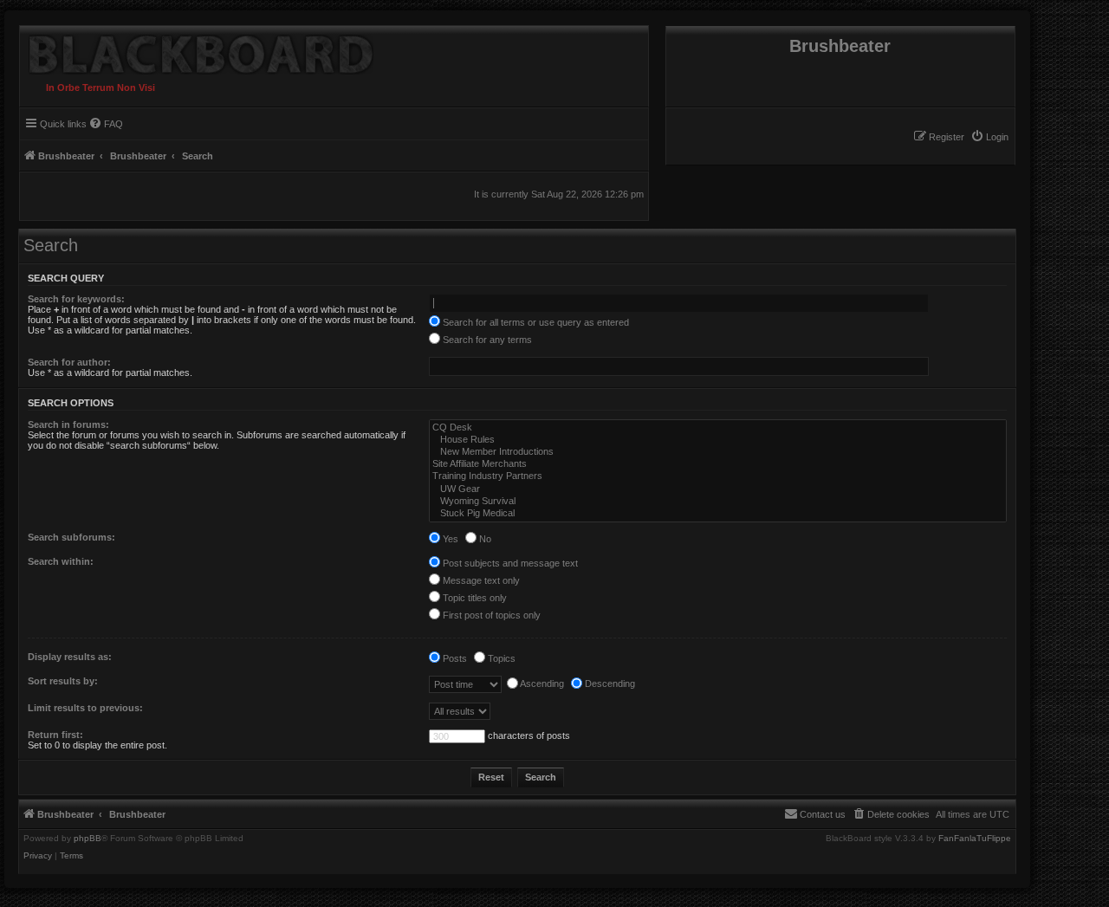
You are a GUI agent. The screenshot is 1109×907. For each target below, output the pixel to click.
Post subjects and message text (509, 563)
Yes (449, 539)
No (484, 539)
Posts (453, 658)
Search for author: (69, 362)
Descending (608, 683)
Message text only (480, 580)
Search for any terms (486, 339)
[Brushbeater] (196, 50)
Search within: (61, 561)
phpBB (87, 838)
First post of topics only (490, 615)
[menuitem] (989, 136)
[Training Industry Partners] (718, 476)
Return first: (55, 734)
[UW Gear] (718, 489)
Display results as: (70, 656)
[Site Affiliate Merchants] (718, 464)
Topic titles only (473, 598)
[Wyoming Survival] (718, 502)
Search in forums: (68, 424)
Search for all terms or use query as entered (534, 322)
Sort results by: (63, 681)
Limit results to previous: (85, 708)
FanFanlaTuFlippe (974, 838)
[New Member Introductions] (718, 452)
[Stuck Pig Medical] (718, 514)
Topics (500, 658)
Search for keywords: (76, 299)
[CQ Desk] (718, 428)
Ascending (541, 683)
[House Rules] (718, 440)
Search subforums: (71, 537)
